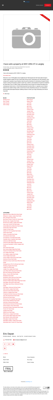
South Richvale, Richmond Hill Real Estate (12, 304)
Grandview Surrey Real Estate (9, 259)
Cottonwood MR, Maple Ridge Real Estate (12, 242)
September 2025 (31, 118)
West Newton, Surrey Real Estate (10, 317)
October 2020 (30, 199)
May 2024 (29, 141)
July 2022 (29, 167)
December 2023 (30, 146)
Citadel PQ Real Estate (8, 229)
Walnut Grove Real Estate (9, 312)
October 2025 (30, 116)
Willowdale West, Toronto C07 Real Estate (12, 322)
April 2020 (29, 209)
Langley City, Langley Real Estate (10, 269)
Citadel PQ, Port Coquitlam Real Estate (12, 231)
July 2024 (29, 137)
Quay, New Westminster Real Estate (11, 295)
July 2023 (29, 154)
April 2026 (29, 106)
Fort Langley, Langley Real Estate (10, 254)
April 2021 (29, 189)
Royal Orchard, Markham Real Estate (11, 300)
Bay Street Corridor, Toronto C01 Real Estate (13, 219)
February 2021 (30, 192)
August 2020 (30, 202)
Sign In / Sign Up (39, 5)
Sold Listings (6, 104)
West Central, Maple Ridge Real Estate (12, 315)
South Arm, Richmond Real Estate (10, 302)
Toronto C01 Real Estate (8, 309)
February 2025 (30, 128)
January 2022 (30, 177)
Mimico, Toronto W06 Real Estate (10, 274)
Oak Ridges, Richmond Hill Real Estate (11, 287)
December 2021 (30, 179)
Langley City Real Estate (8, 267)
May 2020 (29, 207)
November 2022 (30, 162)
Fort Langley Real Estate (8, 252)
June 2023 (29, 156)
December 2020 (30, 196)
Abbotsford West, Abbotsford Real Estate (12, 214)
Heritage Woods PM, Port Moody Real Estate (13, 264)
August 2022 (30, 166)
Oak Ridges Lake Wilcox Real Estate (11, 282)
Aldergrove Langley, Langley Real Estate (12, 216)
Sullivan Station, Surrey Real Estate (11, 305)
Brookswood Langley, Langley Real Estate (12, 222)
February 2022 (30, 176)
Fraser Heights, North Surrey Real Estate (12, 257)
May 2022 (29, 171)
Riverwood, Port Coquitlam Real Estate (12, 299)
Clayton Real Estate (7, 232)
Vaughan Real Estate (7, 310)
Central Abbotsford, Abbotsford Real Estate (13, 226)
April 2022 (29, 172)
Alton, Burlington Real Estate (9, 217)
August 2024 (30, 136)
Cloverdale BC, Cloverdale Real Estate (11, 237)
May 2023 (29, 157)
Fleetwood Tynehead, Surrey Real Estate (12, 250)
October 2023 (30, 149)
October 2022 (30, 164)
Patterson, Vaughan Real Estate (10, 292)
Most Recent (30, 99)
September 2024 (31, 134)
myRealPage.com (29, 381)
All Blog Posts (6, 99)
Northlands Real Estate (8, 275)
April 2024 (29, 142)
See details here (7, 75)
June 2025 (29, 121)
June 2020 (29, 206)
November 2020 (30, 197)
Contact (48, 5)
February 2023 (30, 159)
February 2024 (30, 144)
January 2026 (30, 111)
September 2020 (31, 201)
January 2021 (30, 194)
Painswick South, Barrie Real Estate (11, 290)
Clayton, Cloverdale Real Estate (10, 234)
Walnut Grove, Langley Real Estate (11, 314)
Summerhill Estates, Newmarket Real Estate (13, 307)
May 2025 (29, 123)
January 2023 (30, 161)
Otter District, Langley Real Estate (10, 289)
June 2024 (29, 139)
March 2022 (29, 174)
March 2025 (29, 126)
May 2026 (29, 104)
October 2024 (30, 132)
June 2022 (29, 169)
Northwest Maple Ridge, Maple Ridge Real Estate (14, 280)
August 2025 (30, 119)
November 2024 (30, 131)
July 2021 (29, 184)
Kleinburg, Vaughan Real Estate (10, 265)
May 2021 (29, 187)
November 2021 (30, 181)
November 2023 (30, 147)
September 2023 (31, 151)
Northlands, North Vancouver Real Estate (12, 277)
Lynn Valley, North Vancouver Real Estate (12, 270)
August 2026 (30, 101)
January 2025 (30, 129)
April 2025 (29, 124)
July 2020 (29, 204)
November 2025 (30, 114)
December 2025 (30, 113)
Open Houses (6, 103)
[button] (39, 5)
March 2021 (29, 191)
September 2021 (31, 182)
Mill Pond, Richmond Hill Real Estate (11, 272)
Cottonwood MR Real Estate (9, 241)
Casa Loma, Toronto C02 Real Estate (11, 224)
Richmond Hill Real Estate (9, 297)
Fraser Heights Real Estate (9, 255)
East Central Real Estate (8, 247)
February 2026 (30, 109)
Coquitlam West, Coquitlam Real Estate (12, 239)
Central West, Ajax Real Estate (10, 227)
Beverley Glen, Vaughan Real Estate (11, 221)
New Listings (6, 101)
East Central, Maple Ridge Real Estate (11, 249)
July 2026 (29, 103)
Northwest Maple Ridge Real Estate (11, 279)
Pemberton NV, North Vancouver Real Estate (13, 294)
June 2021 (29, 186)
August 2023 (30, 152)
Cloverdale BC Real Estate (9, 236)
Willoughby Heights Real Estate (10, 319)
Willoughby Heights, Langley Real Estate (14, 68)
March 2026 (29, 108)
